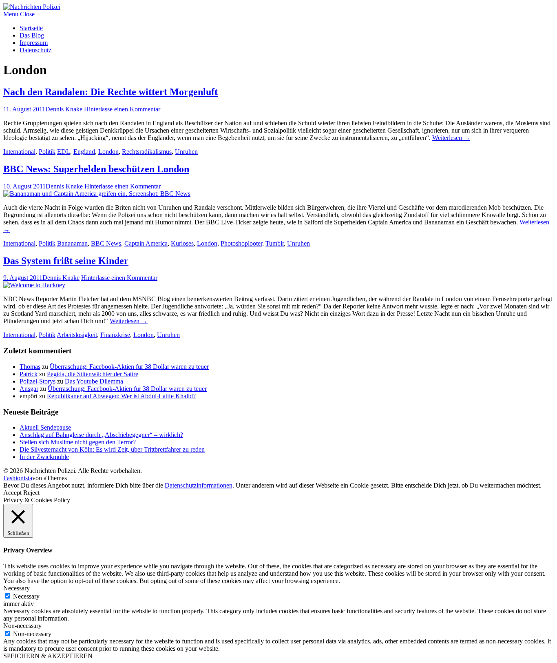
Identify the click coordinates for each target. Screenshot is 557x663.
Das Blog (32, 35)
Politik (47, 151)
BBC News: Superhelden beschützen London (96, 169)
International (19, 151)
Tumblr (274, 243)
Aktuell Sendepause (45, 427)
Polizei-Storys (37, 381)
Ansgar (29, 388)
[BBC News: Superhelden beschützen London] (96, 193)
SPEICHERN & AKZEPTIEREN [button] (48, 655)
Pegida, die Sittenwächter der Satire (92, 373)
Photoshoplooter (241, 243)
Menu (10, 14)
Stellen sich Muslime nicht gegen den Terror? (78, 442)
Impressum (34, 42)
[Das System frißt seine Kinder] (34, 285)
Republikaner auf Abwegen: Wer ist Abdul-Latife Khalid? (121, 395)
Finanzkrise (115, 334)
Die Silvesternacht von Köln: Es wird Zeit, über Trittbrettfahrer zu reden (112, 449)
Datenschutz (35, 50)
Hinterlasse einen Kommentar (122, 109)
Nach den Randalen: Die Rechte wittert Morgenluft (110, 91)
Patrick (29, 373)
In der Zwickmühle (44, 456)
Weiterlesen (451, 137)
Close (27, 14)
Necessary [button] (16, 588)
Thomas (30, 366)
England (84, 151)
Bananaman (72, 243)
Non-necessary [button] (22, 625)
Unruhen (186, 151)
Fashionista (17, 478)
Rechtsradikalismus (147, 151)
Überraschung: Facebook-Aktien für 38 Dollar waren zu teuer (129, 366)
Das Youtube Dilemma (94, 381)
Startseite (31, 27)
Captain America (146, 243)
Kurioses (182, 243)
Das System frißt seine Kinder (65, 260)
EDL (63, 151)
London (108, 151)
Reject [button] (31, 492)
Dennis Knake (63, 109)
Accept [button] (12, 492)
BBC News (106, 243)
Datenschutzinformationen (198, 485)
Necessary (26, 596)
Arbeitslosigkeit (77, 334)
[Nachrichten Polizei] (31, 6)
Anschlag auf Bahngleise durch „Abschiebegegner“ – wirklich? (101, 434)
